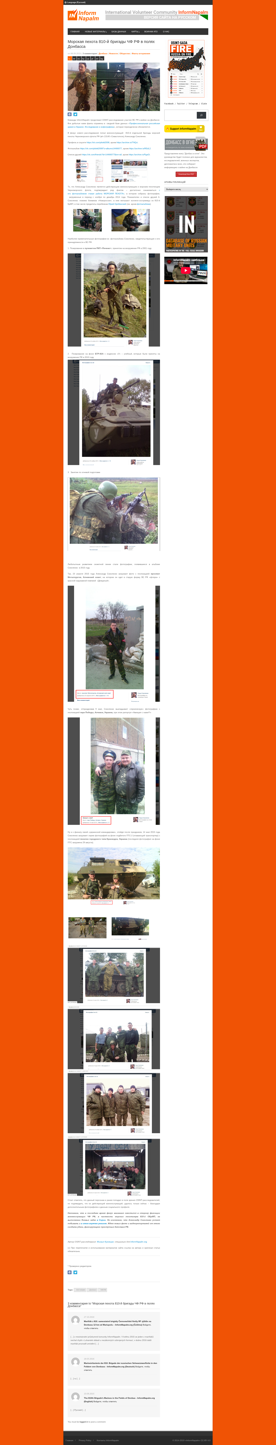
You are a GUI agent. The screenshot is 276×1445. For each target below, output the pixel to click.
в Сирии (101, 1220)
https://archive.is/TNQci (127, 142)
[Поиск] (201, 115)
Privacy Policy (85, 1440)
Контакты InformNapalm (108, 1440)
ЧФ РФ (103, 1290)
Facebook (169, 103)
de (74, 59)
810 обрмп (80, 1290)
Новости (113, 53)
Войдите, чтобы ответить (105, 1401)
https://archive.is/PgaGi (139, 154)
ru (69, 59)
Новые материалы (95, 31)
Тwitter (181, 103)
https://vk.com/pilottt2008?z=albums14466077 (101, 148)
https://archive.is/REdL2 (140, 148)
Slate (204, 103)
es (79, 59)
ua (88, 59)
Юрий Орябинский (117, 204)
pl (92, 59)
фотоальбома (143, 204)
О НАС (166, 31)
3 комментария (90, 53)
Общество (125, 53)
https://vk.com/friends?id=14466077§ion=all (102, 154)
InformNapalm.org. (138, 1242)
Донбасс (103, 53)
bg (102, 59)
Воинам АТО (151, 31)
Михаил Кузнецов (105, 1242)
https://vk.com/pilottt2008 (98, 142)
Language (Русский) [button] (76, 2)
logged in (84, 1422)
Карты (135, 31)
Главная (74, 31)
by (83, 59)
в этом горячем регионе (94, 1223)
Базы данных (119, 31)
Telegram (193, 103)
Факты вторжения (141, 53)
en (97, 59)
